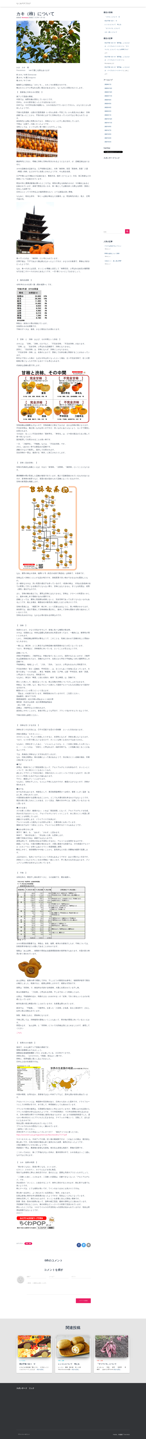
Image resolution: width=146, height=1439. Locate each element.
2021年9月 (108, 126)
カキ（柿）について (111, 32)
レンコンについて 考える (113, 24)
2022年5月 (108, 103)
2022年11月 (108, 96)
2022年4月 (108, 107)
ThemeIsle (126, 1434)
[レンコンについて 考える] (73, 1346)
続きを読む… (41, 1369)
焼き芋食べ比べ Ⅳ (111, 21)
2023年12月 (108, 88)
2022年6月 (108, 100)
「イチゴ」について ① (112, 17)
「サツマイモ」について (112, 28)
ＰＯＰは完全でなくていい (113, 246)
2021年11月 (108, 122)
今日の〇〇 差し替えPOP (113, 261)
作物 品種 (28, 1243)
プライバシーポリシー (24, 1434)
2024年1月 (108, 84)
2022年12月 (108, 92)
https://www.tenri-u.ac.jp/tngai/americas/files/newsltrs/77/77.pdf (41, 1135)
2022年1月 (108, 115)
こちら (19, 1033)
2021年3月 (108, 142)
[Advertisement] (117, 195)
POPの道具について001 (112, 253)
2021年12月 (108, 119)
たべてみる (22, 1360)
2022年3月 (108, 111)
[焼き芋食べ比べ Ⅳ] (34, 1346)
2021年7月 (108, 130)
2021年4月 (108, 138)
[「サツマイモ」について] (111, 1346)
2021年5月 (108, 134)
